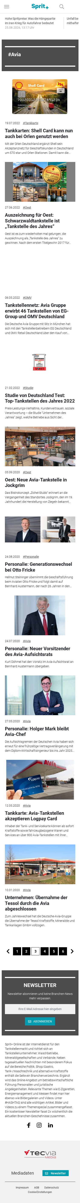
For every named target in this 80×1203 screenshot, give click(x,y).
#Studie (28, 388)
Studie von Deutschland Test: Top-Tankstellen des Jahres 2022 (40, 398)
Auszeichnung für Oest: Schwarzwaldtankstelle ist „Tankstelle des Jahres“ (32, 220)
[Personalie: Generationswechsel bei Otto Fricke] (40, 531)
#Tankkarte (30, 123)
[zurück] (8, 951)
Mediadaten (22, 1173)
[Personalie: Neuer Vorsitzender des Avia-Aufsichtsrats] (40, 615)
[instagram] (39, 1125)
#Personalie (31, 556)
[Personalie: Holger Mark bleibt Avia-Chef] (40, 695)
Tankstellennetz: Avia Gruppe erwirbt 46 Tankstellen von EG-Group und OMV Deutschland (37, 311)
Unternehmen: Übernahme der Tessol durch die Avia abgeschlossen (36, 903)
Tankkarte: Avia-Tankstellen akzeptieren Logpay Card (34, 815)
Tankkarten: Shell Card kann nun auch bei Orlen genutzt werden (39, 133)
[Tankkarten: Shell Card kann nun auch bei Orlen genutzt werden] (40, 97)
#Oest (27, 207)
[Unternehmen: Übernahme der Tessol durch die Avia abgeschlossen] (40, 864)
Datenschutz (51, 1187)
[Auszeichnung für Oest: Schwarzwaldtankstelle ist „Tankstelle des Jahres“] (40, 182)
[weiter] (72, 951)
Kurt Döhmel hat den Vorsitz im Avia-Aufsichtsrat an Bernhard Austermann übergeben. (39, 664)
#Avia (27, 641)
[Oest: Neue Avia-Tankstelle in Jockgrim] (40, 446)
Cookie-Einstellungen (40, 1192)
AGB (36, 1187)
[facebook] (28, 1125)
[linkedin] (50, 1125)
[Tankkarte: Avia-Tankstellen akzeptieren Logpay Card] (40, 780)
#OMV (27, 297)
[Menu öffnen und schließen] (7, 7)
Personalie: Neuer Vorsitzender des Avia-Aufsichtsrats (37, 651)
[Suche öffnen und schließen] (60, 6)
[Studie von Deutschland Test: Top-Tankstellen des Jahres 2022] (40, 362)
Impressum (22, 1187)
